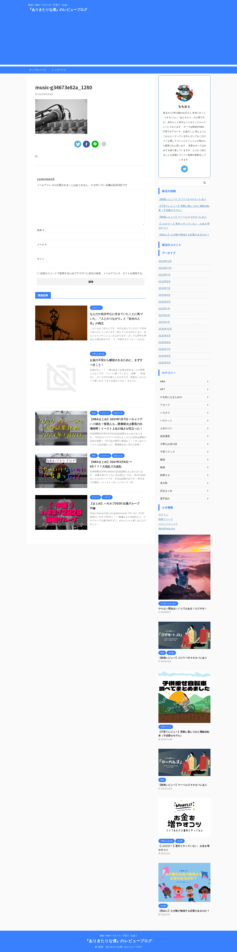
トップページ (59, 69)
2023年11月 (165, 267)
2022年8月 (164, 281)
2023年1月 (164, 274)
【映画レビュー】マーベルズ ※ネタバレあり (182, 216)
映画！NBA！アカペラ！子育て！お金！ (118, 935)
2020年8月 (164, 342)
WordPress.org (166, 528)
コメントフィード (168, 523)
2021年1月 (164, 321)
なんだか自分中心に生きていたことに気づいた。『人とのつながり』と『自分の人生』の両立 (116, 318)
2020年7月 (164, 349)
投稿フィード (165, 519)
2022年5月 (164, 301)
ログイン (163, 514)
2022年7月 (164, 288)
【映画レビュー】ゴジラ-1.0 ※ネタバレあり (182, 199)
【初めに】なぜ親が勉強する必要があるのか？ (183, 234)
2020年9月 (164, 335)
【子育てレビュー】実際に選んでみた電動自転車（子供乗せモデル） (183, 208)
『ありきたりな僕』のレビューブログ (57, 9)
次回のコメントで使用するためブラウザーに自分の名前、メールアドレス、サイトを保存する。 (92, 273)
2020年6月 (164, 355)
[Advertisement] (118, 40)
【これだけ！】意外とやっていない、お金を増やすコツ (183, 225)
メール (41, 244)
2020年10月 (165, 328)
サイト (40, 258)
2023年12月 (165, 261)
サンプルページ (37, 69)
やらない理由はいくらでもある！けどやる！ (182, 608)
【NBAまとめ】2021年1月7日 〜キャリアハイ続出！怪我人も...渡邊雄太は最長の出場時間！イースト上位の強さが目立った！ (116, 423)
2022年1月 (164, 308)
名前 (40, 230)
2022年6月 (164, 294)
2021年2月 (164, 315)
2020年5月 (164, 362)
